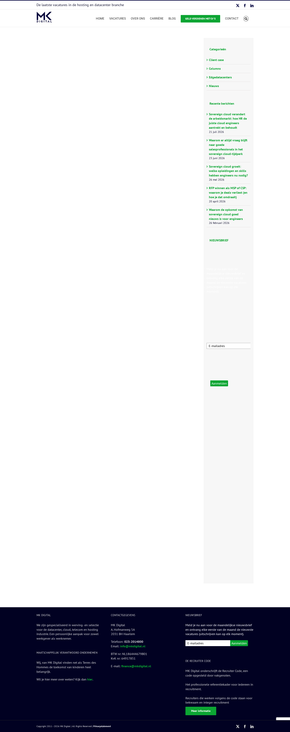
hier (90, 679)
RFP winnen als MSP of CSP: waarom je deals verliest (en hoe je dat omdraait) (228, 192)
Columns (215, 68)
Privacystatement (102, 726)
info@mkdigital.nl (132, 646)
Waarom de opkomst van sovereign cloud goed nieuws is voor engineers (226, 214)
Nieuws (214, 86)
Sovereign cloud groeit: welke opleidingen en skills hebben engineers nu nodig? (228, 170)
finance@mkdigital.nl (136, 666)
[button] (246, 18)
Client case (216, 60)
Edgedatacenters (220, 77)
